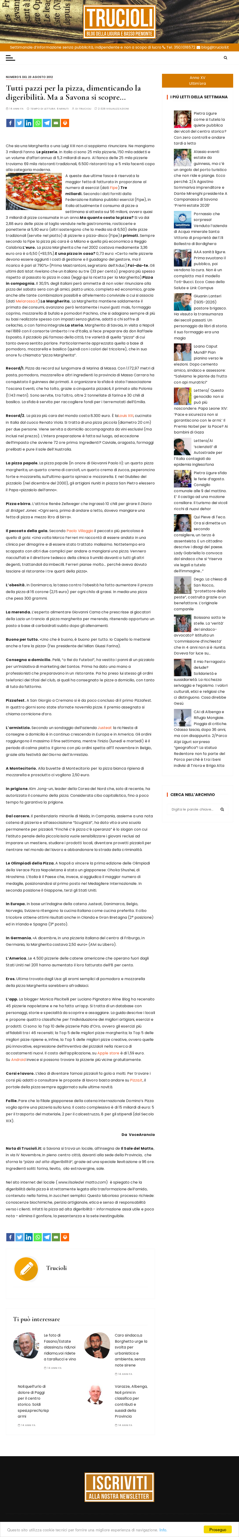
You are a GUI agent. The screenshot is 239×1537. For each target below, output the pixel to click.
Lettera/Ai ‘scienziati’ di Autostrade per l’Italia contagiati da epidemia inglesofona (198, 452)
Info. (163, 1530)
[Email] (56, 123)
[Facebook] (10, 123)
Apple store (108, 1053)
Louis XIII (125, 415)
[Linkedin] (29, 123)
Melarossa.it (27, 301)
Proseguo (217, 1529)
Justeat (105, 727)
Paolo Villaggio (80, 531)
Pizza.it (136, 1080)
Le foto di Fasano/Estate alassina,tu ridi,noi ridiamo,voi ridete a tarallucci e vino (60, 1347)
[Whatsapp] (38, 123)
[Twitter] (19, 123)
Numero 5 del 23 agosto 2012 (29, 77)
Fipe (114, 187)
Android (18, 1059)
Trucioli (85, 108)
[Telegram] (47, 123)
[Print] (65, 123)
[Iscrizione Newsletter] (119, 1487)
